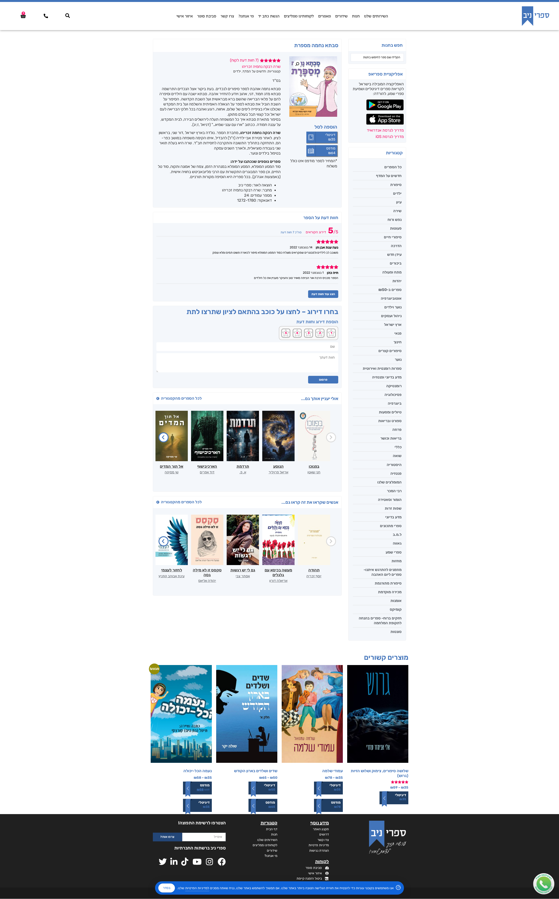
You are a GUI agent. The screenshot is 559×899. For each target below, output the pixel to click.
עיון (399, 202)
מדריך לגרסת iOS (390, 136)
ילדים (397, 193)
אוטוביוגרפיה (391, 298)
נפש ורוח (395, 219)
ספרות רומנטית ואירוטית (382, 368)
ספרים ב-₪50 (390, 289)
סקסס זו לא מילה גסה (207, 572)
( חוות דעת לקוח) (244, 60)
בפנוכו (314, 466)
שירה (397, 211)
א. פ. (243, 472)
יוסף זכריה (313, 576)
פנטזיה (396, 473)
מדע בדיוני (393, 517)
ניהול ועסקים (391, 316)
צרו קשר (227, 16)
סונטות (396, 631)
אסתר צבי (243, 576)
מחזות (397, 561)
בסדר (166, 888)
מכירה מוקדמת (390, 592)
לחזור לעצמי (171, 570)
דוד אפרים (207, 472)
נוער (398, 359)
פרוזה (397, 429)
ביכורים (396, 263)
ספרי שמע (394, 552)
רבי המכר (394, 491)
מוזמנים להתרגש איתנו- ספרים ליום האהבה (383, 572)
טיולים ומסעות (390, 412)
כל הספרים (393, 167)
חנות (356, 16)
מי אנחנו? (246, 16)
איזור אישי (184, 16)
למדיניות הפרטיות (197, 888)
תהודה (314, 570)
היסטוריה (394, 464)
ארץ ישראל (393, 324)
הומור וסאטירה (390, 499)
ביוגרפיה (395, 403)
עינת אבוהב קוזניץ (172, 576)
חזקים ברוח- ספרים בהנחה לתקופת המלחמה (380, 620)
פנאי (398, 333)
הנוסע (278, 466)
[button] (297, 64)
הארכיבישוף (207, 466)
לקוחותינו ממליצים (299, 16)
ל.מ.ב (397, 534)
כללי (398, 447)
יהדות (397, 281)
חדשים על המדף (389, 176)
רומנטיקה (394, 386)
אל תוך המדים (171, 466)
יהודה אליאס (207, 581)
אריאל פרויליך (278, 472)
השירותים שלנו (376, 16)
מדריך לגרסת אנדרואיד (385, 130)
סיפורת (396, 184)
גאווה (397, 543)
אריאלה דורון (278, 581)
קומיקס (396, 609)
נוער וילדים (393, 307)
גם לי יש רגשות (242, 570)
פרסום (323, 380)
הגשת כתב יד (269, 16)
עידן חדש (394, 254)
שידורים (341, 16)
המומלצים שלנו (389, 482)
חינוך (397, 342)
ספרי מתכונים (391, 526)
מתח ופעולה (392, 272)
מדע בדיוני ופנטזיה (387, 377)
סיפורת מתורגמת (388, 583)
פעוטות (396, 228)
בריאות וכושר (391, 438)
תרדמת (242, 466)
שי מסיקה (171, 472)
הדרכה (396, 246)
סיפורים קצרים (390, 351)
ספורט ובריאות (390, 421)
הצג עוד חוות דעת (323, 294)
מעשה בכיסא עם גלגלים (278, 572)
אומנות (396, 600)
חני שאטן (313, 472)
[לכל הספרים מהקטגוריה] (157, 398)
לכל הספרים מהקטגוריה (181, 398)
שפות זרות (393, 508)
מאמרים (324, 16)
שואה (397, 456)
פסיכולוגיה (393, 394)
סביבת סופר (206, 16)
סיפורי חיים (393, 237)
